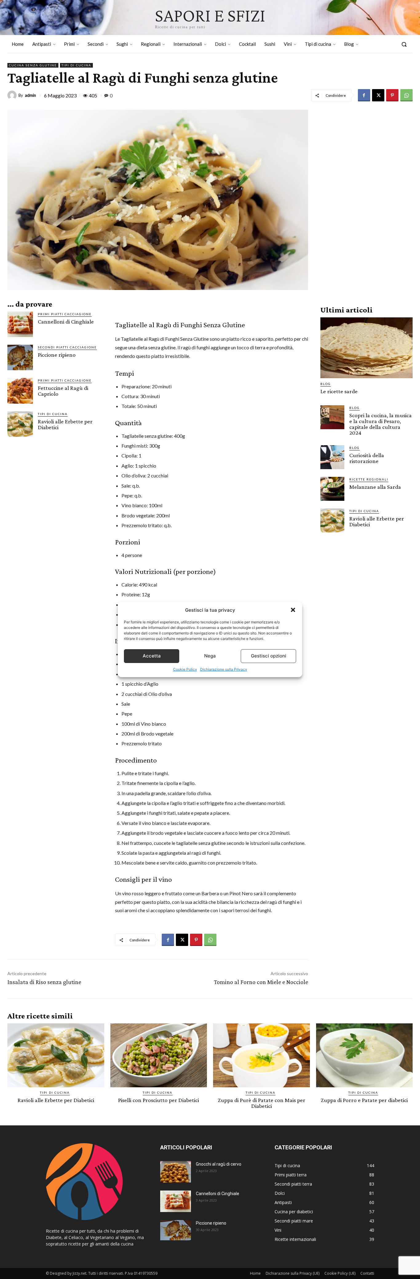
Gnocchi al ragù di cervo (218, 1164)
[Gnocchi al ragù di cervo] (175, 1172)
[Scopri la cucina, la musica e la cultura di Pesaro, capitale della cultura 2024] (332, 417)
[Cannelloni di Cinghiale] (20, 324)
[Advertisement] (366, 202)
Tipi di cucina (76, 65)
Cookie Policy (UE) (339, 1273)
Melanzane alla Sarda (375, 487)
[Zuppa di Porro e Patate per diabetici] (364, 1055)
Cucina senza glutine (33, 65)
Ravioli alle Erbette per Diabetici (65, 424)
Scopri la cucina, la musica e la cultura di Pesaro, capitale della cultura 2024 (380, 424)
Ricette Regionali (368, 479)
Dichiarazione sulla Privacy (223, 669)
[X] (378, 95)
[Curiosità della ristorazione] (332, 457)
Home (255, 1273)
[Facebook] (364, 95)
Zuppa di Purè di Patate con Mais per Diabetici (261, 1103)
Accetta (152, 656)
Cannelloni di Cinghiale (66, 321)
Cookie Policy (185, 669)
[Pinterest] (392, 95)
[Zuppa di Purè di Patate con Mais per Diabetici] (261, 1055)
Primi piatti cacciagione (65, 314)
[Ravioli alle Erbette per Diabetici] (20, 424)
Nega (210, 656)
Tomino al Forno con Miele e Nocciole (261, 982)
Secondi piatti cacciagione (67, 347)
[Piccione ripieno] (20, 357)
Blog (325, 384)
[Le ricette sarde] (366, 347)
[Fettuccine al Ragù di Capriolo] (20, 390)
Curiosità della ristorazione (366, 458)
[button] (293, 610)
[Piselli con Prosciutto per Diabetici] (158, 1055)
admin (30, 95)
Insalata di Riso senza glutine (44, 982)
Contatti (367, 1273)
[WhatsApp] (406, 95)
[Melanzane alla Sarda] (332, 489)
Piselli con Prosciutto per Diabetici (158, 1100)
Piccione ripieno (57, 354)
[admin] (12, 95)
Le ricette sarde (339, 391)
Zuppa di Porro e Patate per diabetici (364, 1100)
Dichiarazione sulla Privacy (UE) (292, 1273)
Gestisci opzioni (268, 656)
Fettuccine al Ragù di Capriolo (63, 391)
